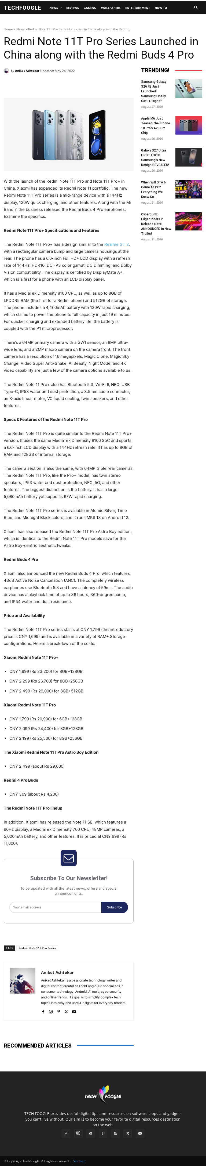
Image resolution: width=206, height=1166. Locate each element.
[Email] (90, 84)
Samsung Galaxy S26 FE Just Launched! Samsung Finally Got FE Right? (153, 91)
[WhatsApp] (77, 84)
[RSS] (115, 1133)
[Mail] (90, 1133)
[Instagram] (51, 1011)
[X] (53, 84)
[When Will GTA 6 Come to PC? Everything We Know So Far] (188, 189)
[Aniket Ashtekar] (7, 70)
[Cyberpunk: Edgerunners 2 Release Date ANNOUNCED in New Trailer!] (188, 221)
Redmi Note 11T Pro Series (37, 948)
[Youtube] (74, 1011)
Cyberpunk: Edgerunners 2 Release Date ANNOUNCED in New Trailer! (156, 224)
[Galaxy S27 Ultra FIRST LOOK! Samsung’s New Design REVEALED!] (188, 157)
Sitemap (79, 1161)
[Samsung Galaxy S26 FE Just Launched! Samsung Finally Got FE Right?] (188, 88)
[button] (195, 7)
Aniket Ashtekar (27, 70)
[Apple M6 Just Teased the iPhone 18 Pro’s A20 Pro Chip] (188, 125)
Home (8, 29)
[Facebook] (40, 84)
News (20, 29)
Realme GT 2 (116, 244)
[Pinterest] (65, 84)
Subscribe (114, 907)
